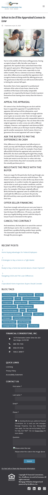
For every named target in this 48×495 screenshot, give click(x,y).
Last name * (17, 395)
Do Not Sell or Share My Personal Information (18, 468)
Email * (15, 404)
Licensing (9, 367)
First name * (17, 386)
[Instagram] (44, 488)
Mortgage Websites (26, 482)
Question (16, 437)
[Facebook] (29, 488)
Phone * (16, 412)
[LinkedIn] (34, 488)
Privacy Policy (11, 371)
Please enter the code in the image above (30, 452)
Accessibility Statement (14, 375)
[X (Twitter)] (39, 488)
